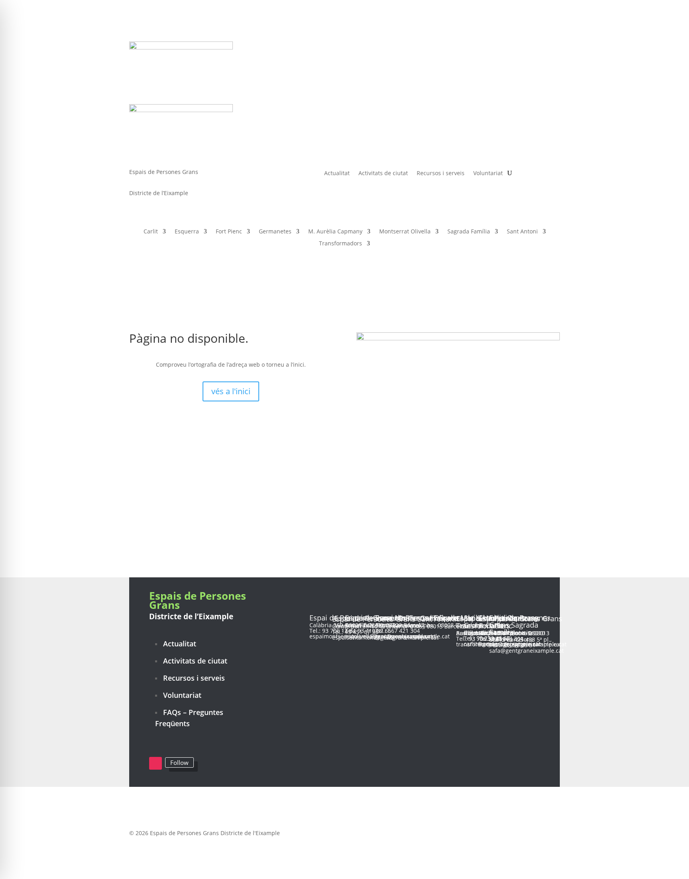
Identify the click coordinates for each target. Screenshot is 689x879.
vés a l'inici (230, 391)
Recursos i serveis (441, 172)
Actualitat (337, 172)
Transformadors (340, 244)
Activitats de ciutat (383, 172)
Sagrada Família (468, 232)
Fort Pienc (229, 232)
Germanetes (275, 232)
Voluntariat (488, 172)
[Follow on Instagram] (155, 763)
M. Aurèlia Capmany (335, 232)
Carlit (151, 232)
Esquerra (187, 232)
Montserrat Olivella (405, 232)
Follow (179, 762)
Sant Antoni (522, 232)
